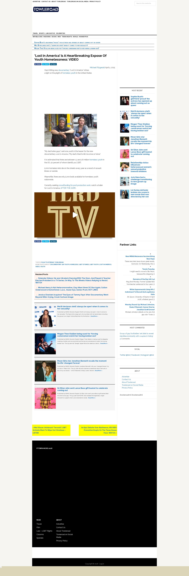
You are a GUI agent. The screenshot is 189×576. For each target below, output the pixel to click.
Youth (42, 266)
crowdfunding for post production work (75, 185)
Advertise (125, 377)
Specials (40, 538)
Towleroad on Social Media (132, 385)
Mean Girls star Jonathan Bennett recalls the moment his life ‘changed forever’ (141, 140)
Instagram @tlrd (147, 355)
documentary (63, 70)
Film (38, 527)
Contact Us (126, 379)
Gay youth (66, 264)
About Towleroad (129, 382)
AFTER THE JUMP (68, 188)
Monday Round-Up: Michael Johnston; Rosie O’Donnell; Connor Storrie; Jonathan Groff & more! (140, 307)
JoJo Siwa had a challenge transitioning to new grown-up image (141, 180)
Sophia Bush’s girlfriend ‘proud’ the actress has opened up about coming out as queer (67, 42)
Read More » (94, 316)
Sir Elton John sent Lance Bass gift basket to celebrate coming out (141, 153)
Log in (101, 564)
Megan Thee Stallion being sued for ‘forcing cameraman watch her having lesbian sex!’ (66, 48)
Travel (39, 524)
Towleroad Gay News (95, 9)
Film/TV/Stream (47, 262)
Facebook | (136, 355)
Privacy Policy (127, 388)
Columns (40, 534)
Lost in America (105, 264)
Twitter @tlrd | (125, 355)
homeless (66, 73)
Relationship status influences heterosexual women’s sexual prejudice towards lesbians (141, 167)
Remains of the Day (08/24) (144, 279)
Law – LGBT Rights (44, 531)
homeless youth (96, 160)
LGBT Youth (94, 264)
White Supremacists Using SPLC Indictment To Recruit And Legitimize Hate (140, 292)
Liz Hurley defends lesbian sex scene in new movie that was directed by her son (140, 193)
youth (73, 73)
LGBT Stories (84, 264)
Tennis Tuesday (148, 269)
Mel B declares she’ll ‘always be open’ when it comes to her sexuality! (61, 45)
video (37, 266)
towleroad (59, 262)
